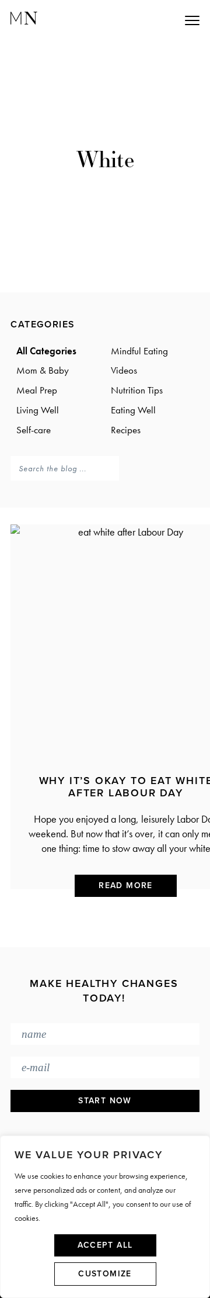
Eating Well (133, 409)
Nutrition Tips (137, 390)
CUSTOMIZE (105, 1274)
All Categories (46, 350)
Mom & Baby (42, 370)
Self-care (33, 429)
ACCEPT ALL (105, 1245)
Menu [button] (140, 20)
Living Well (37, 409)
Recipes (126, 429)
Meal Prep (36, 390)
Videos (124, 370)
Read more (126, 885)
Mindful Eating (139, 350)
